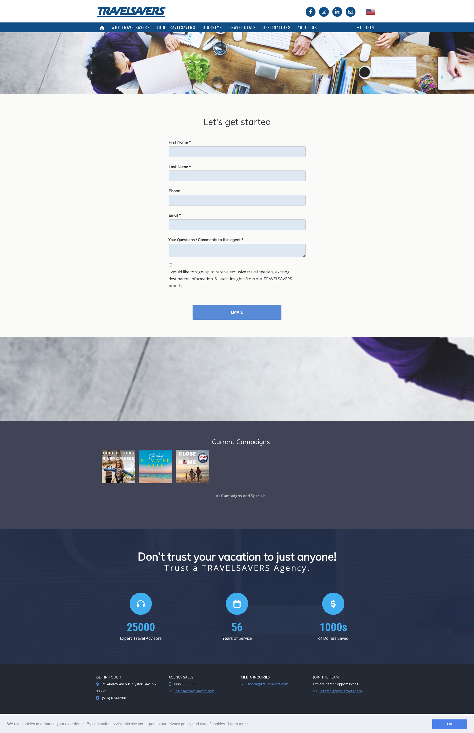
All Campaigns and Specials (241, 496)
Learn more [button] (238, 724)
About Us (307, 27)
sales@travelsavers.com (195, 691)
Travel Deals (242, 27)
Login (367, 27)
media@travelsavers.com (267, 684)
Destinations (277, 27)
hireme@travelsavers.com (340, 691)
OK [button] (449, 724)
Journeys (212, 27)
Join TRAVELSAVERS (176, 27)
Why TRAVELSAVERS (131, 27)
